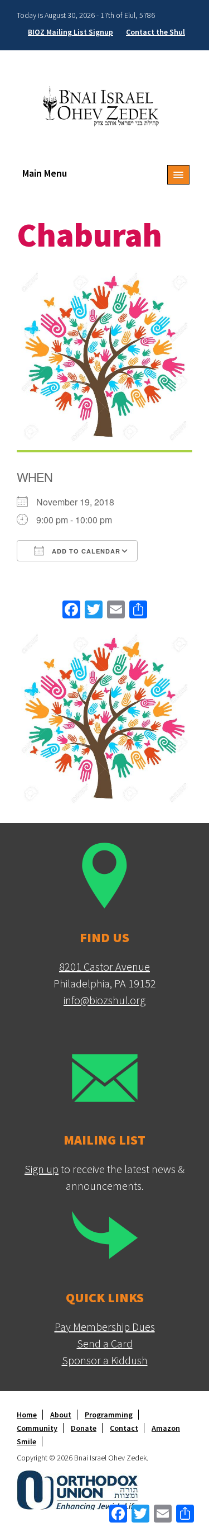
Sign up (42, 1169)
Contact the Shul (155, 32)
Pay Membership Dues (105, 1327)
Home (27, 1415)
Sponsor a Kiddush (105, 1360)
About (60, 1415)
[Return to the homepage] (104, 105)
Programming (109, 1415)
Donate (83, 1428)
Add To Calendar (85, 551)
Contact (124, 1428)
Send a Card (105, 1343)
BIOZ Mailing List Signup (70, 32)
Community (37, 1428)
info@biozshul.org (104, 1000)
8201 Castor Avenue (104, 966)
